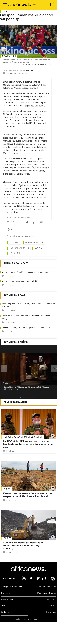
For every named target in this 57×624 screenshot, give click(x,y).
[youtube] (24, 579)
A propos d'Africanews (11, 587)
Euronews (51, 612)
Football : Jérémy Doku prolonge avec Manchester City (26, 328)
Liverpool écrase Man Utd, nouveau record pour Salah (26, 272)
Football (15, 243)
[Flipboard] (38, 579)
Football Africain (19, 248)
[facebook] (46, 579)
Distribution (7, 600)
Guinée (7, 538)
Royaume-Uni (9, 56)
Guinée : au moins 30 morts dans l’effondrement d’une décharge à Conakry (23, 545)
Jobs (3, 606)
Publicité (51, 600)
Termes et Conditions (45, 587)
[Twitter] (31, 579)
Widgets (5, 612)
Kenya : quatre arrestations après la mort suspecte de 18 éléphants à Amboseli (28, 495)
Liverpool (15, 253)
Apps (53, 606)
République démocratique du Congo (23, 437)
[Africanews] (19, 5)
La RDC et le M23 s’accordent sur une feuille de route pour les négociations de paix (28, 444)
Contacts (5, 593)
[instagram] (53, 579)
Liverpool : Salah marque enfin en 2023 (19, 281)
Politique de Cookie (46, 593)
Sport (5, 11)
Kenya (7, 489)
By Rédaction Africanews (14, 70)
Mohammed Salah (34, 243)
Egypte (38, 248)
